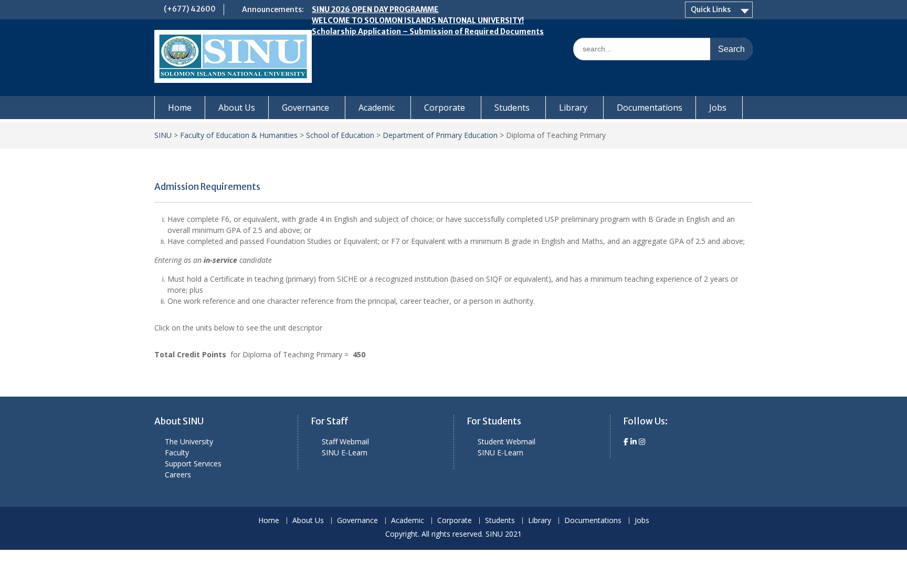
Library (573, 107)
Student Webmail (506, 441)
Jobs (717, 107)
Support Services (193, 463)
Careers (178, 475)
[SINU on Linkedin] (634, 441)
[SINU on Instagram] (642, 441)
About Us (236, 107)
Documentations (649, 107)
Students (512, 107)
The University (189, 441)
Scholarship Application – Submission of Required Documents (428, 31)
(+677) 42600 (190, 9)
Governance (305, 107)
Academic (376, 107)
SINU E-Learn (344, 452)
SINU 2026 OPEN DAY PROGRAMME (375, 9)
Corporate (444, 107)
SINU (163, 135)
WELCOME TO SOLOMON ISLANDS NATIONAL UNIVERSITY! (418, 20)
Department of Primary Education (440, 135)
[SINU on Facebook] (627, 441)
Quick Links (711, 9)
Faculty (177, 452)
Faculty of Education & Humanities (239, 135)
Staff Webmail (345, 441)
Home (180, 107)
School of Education (340, 135)
